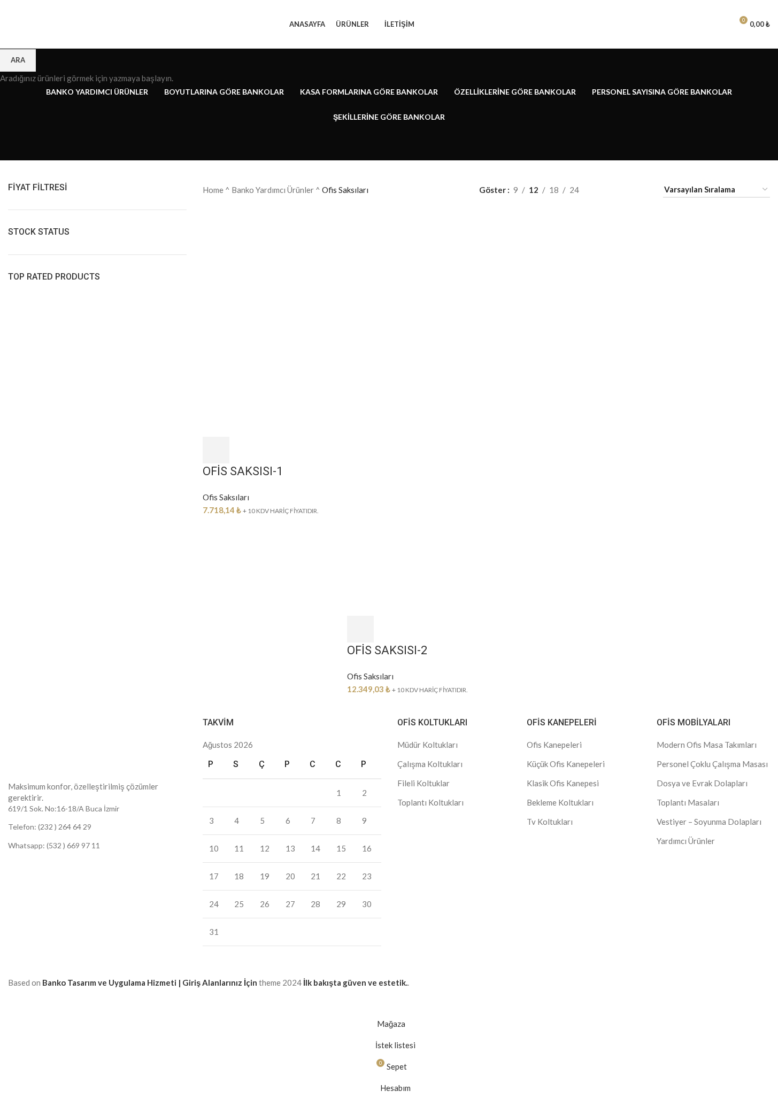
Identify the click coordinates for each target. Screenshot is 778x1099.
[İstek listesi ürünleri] (719, 24)
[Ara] (700, 24)
